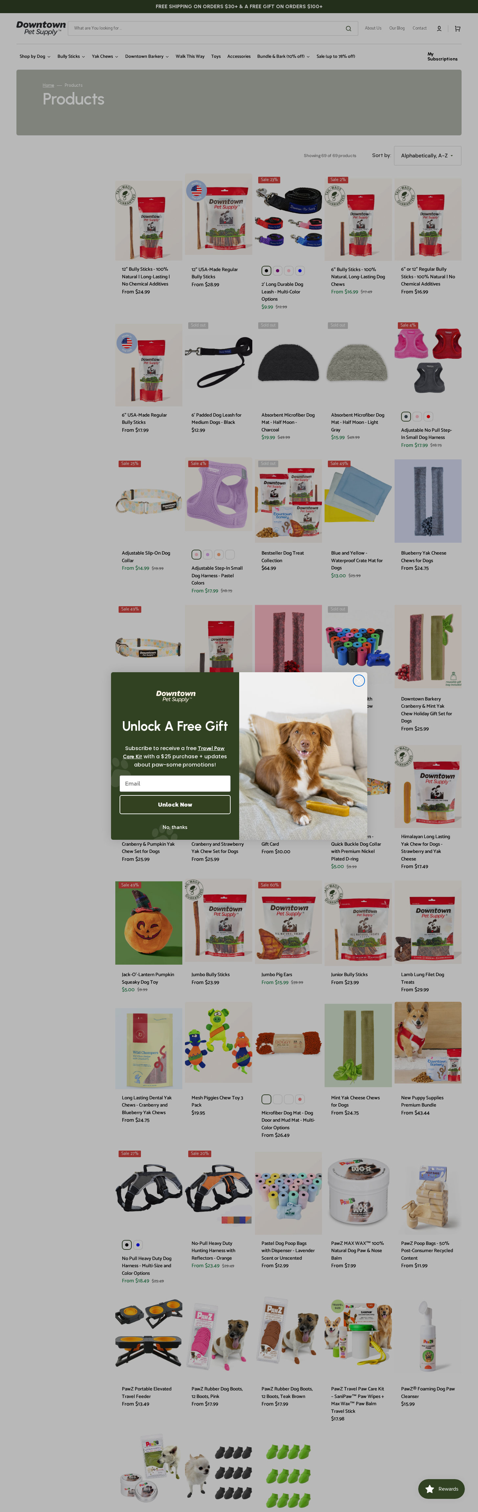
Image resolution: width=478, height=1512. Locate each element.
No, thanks (175, 827)
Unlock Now (175, 804)
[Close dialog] (359, 680)
